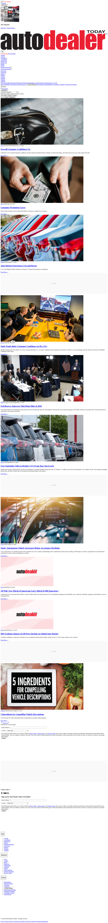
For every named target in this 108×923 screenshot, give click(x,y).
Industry (3, 74)
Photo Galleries (36, 83)
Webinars (25, 83)
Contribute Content (64, 84)
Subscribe (3, 28)
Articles (16, 1)
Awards (3, 55)
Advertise (18, 84)
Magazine (13, 83)
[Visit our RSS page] (8, 793)
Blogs (9, 83)
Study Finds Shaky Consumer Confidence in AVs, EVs (24, 346)
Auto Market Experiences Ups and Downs (19, 266)
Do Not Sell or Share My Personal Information (35, 921)
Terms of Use (12, 921)
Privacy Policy (4, 921)
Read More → (4, 155)
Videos (30, 83)
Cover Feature (7, 1)
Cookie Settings (32, 84)
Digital (2, 64)
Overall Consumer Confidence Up (15, 149)
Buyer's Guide (53, 83)
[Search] (17, 92)
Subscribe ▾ (4, 5)
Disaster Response (5, 67)
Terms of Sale (19, 921)
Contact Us (24, 84)
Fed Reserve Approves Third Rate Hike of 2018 (21, 406)
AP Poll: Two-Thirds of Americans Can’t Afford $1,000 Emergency (30, 591)
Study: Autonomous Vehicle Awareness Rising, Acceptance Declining (30, 548)
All (2, 95)
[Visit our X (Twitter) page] (3, 793)
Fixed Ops (3, 71)
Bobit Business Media (42, 84)
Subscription (4, 84)
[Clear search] (18, 92)
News (12, 1)
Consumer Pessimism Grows (13, 207)
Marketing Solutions (53, 84)
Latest (6, 97)
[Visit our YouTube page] (5, 793)
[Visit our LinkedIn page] (6, 793)
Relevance (12, 97)
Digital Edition (11, 28)
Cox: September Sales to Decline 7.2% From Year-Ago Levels (27, 466)
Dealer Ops (4, 61)
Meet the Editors (11, 84)
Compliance (4, 58)
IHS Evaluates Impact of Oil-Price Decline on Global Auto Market (29, 634)
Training (3, 80)
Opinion (3, 77)
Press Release (73, 84)
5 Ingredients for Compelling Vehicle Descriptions (22, 714)
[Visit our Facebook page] (1, 793)
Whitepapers (19, 83)
